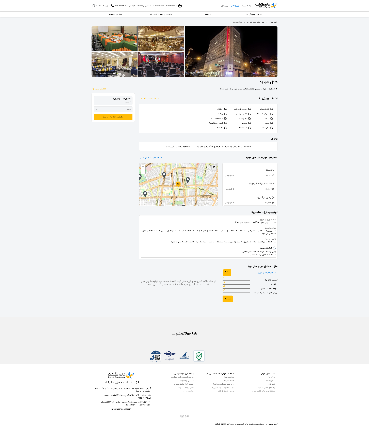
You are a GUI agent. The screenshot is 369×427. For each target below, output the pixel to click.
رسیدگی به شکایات (186, 387)
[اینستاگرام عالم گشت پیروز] (182, 416)
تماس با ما (270, 380)
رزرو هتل (235, 5)
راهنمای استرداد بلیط (266, 387)
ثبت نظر (227, 299)
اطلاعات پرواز (229, 377)
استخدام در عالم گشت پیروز (263, 391)
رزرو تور (224, 5)
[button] (178, 184)
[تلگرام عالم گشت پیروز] (187, 416)
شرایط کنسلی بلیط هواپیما (182, 377)
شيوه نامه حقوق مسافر (184, 384)
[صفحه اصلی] (266, 5)
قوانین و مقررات (187, 380)
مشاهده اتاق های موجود (113, 117)
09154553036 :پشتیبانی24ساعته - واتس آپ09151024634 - (125, 402)
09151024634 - (130, 405)
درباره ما (272, 377)
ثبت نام (272, 384)
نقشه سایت (229, 380)
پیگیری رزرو (188, 391)
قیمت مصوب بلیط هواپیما (223, 387)
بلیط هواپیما (247, 5)
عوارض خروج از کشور (226, 391)
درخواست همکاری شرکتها (224, 384)
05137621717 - (143, 405)
